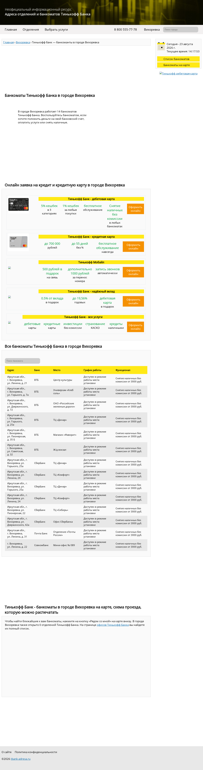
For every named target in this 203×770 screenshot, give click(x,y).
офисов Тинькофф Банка (113, 625)
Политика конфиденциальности (36, 752)
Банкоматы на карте (177, 65)
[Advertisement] (76, 68)
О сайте (7, 752)
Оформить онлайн (135, 209)
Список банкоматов (176, 59)
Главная (11, 29)
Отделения (31, 29)
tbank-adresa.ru (20, 759)
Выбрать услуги (56, 29)
